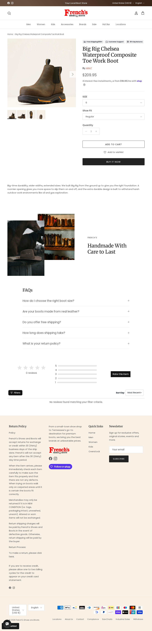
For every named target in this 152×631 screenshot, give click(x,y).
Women (41, 24)
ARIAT (89, 68)
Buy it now (113, 161)
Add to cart (113, 144)
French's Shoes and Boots (27, 620)
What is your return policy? (41, 344)
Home (10, 34)
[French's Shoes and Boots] (76, 13)
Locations (121, 24)
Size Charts (107, 619)
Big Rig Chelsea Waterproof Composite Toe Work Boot (39, 34)
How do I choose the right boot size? (48, 301)
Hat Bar (106, 24)
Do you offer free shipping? (42, 322)
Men (28, 24)
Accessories (67, 24)
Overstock (94, 451)
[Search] (9, 13)
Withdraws (138, 619)
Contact (80, 619)
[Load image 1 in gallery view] (41, 73)
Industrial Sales (123, 619)
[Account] (135, 13)
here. (11, 556)
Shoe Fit (87, 110)
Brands (82, 24)
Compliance (93, 619)
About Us (69, 619)
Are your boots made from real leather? (51, 311)
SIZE (85, 96)
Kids (53, 24)
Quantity (88, 125)
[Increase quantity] (97, 131)
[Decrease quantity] (85, 131)
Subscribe (119, 458)
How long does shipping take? (44, 333)
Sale (94, 24)
